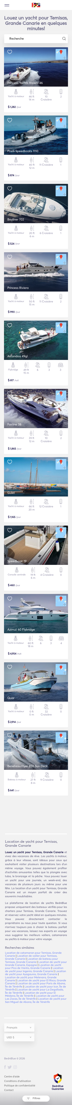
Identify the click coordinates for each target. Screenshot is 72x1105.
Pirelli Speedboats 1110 (22, 151)
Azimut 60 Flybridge (21, 629)
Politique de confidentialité (19, 1085)
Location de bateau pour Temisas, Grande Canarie (31, 960)
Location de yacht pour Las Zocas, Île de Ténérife (34, 997)
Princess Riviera (18, 288)
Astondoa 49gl (17, 356)
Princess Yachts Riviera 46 (25, 83)
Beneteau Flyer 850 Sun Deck (27, 766)
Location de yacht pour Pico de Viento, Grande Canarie (33, 966)
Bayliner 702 (15, 219)
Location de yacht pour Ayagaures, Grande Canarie (35, 972)
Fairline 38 (14, 424)
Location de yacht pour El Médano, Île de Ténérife (30, 994)
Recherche (16, 38)
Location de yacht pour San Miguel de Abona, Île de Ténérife (35, 1000)
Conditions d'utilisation (17, 1081)
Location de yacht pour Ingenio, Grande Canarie (34, 969)
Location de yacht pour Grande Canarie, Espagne (36, 963)
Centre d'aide (12, 1076)
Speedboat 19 (16, 561)
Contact (9, 1090)
